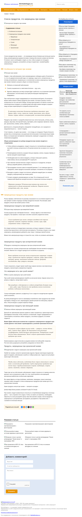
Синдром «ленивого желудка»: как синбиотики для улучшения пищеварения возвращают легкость (67, 101)
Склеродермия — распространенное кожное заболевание (67, 132)
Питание (64, 9)
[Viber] (31, 407)
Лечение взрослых (9, 9)
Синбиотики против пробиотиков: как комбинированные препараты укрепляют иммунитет (66, 165)
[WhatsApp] (33, 407)
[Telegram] (26, 407)
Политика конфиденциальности (9, 512)
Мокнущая (14, 45)
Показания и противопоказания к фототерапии (39, 424)
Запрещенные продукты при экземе (19, 34)
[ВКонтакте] (22, 407)
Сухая (12, 42)
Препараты (44, 9)
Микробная (14, 37)
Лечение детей (34, 9)
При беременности (22, 9)
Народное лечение (54, 9)
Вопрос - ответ (73, 9)
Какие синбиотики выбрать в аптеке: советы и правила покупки (67, 123)
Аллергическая (15, 39)
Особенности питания (15, 31)
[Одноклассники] (24, 407)
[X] (29, 407)
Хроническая (14, 47)
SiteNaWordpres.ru (35, 515)
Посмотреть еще (68, 185)
